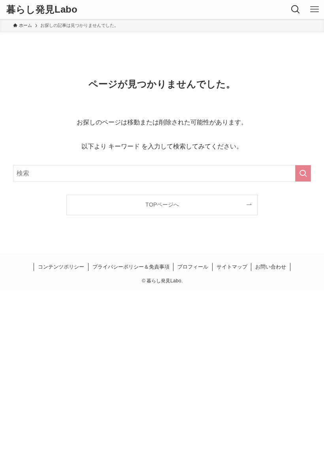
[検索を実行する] (303, 173)
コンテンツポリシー (61, 267)
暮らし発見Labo (41, 9)
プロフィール (192, 267)
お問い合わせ (270, 267)
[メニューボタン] (314, 9)
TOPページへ (162, 204)
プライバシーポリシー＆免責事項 (131, 267)
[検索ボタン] (295, 9)
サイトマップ (232, 267)
